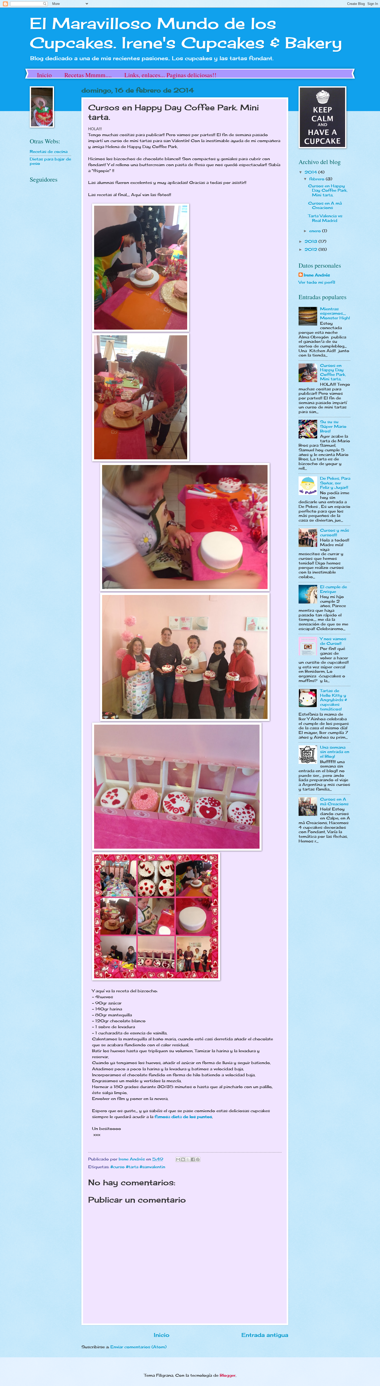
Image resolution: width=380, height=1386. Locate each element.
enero (315, 231)
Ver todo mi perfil (317, 282)
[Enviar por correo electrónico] (178, 1159)
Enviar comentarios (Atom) (138, 1347)
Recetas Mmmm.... (88, 75)
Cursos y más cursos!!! (334, 532)
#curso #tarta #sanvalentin (137, 1167)
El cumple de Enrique (333, 589)
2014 (311, 172)
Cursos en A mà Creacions (325, 205)
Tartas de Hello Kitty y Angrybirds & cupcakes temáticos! (333, 699)
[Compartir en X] (188, 1159)
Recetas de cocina (48, 151)
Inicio (44, 75)
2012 (311, 249)
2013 (311, 241)
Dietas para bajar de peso (50, 161)
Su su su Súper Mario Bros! (333, 426)
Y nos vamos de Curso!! (333, 641)
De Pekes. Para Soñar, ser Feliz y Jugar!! (335, 483)
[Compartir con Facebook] (192, 1159)
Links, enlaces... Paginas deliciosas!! (170, 75)
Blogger (227, 1375)
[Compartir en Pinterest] (197, 1159)
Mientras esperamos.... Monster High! (335, 313)
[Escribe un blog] (183, 1159)
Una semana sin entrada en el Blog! (334, 752)
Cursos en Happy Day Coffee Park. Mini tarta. (327, 190)
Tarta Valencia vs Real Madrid (325, 218)
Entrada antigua (264, 1335)
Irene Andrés (317, 275)
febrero (317, 179)
